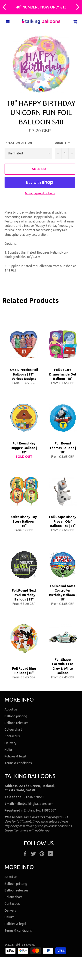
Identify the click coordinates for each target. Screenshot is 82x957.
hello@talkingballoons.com (34, 804)
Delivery (10, 743)
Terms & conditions (18, 763)
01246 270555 (34, 797)
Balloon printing (16, 716)
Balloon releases (16, 723)
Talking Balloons (24, 944)
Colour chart (13, 729)
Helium (9, 749)
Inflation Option (18, 142)
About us (11, 709)
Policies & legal (15, 756)
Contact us (12, 736)
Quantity (62, 142)
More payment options (40, 193)
